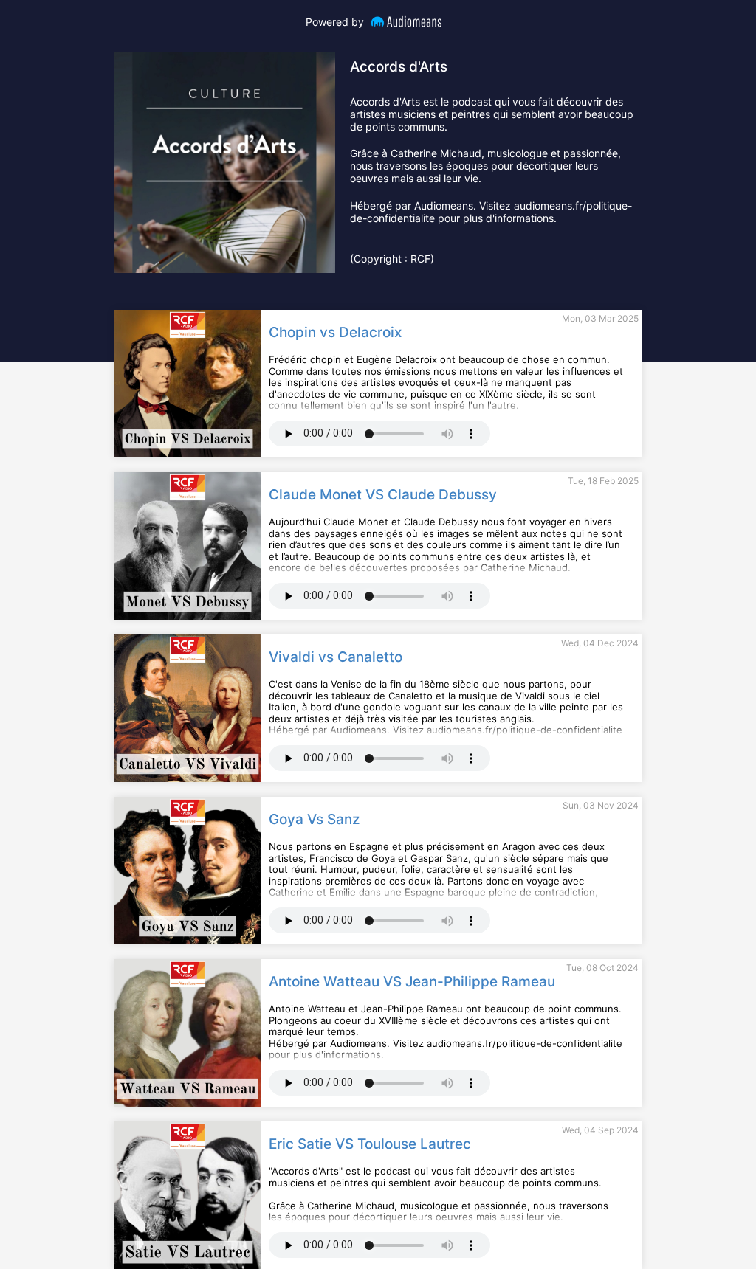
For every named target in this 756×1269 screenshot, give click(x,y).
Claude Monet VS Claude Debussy (383, 495)
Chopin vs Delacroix (335, 333)
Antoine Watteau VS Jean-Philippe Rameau (412, 982)
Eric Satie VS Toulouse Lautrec (370, 1144)
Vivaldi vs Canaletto (335, 657)
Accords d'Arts (398, 66)
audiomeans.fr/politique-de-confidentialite (524, 1043)
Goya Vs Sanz (314, 820)
